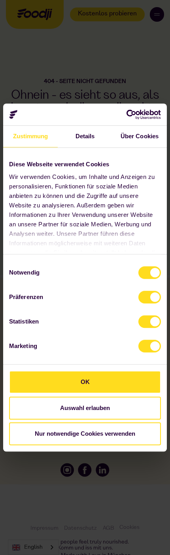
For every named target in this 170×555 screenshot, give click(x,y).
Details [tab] (85, 136)
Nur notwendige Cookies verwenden (85, 433)
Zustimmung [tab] (30, 136)
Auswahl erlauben (85, 407)
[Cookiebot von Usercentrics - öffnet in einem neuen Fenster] (126, 114)
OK (85, 381)
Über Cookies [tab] (140, 136)
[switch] (142, 295)
